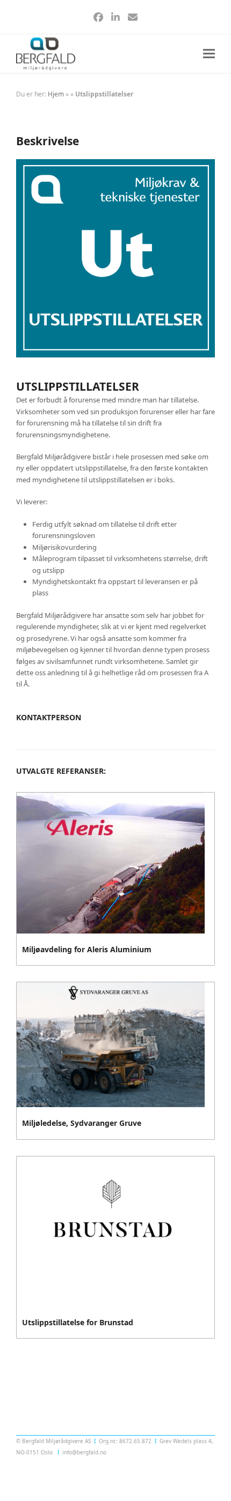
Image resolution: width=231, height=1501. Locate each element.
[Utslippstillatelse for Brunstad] (111, 1230)
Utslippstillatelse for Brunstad (77, 1322)
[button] (209, 53)
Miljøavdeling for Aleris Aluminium (86, 949)
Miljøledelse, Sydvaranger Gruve (81, 1123)
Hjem (56, 94)
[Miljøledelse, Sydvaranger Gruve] (111, 1044)
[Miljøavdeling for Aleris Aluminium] (111, 862)
